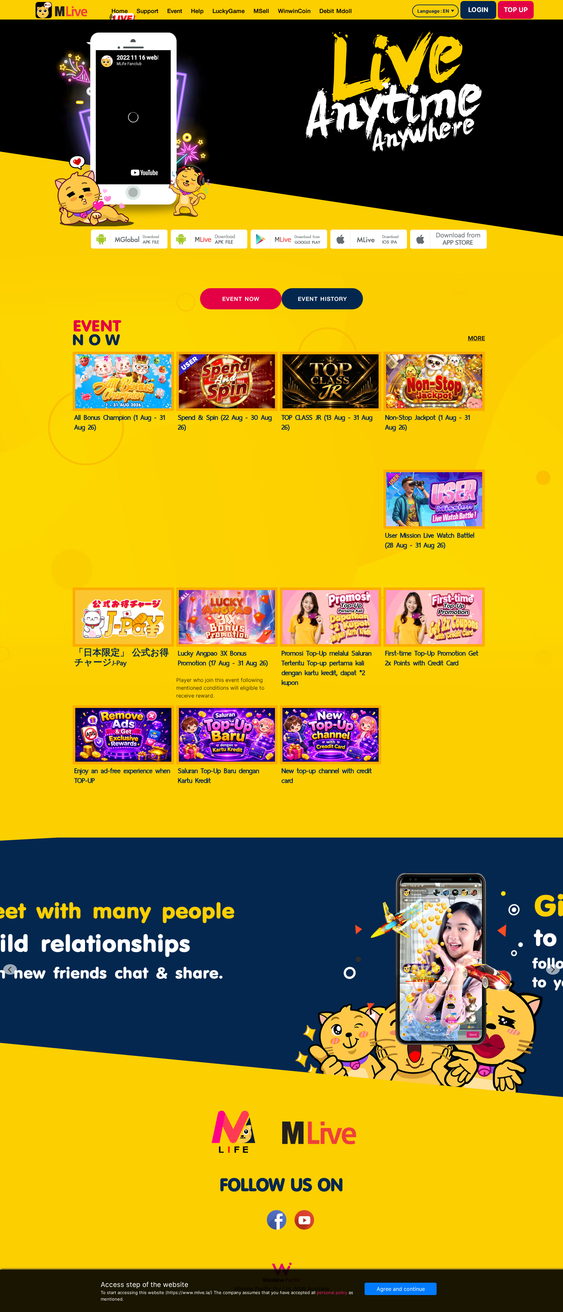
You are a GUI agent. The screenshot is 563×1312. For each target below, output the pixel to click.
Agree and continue (401, 1289)
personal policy (332, 1292)
